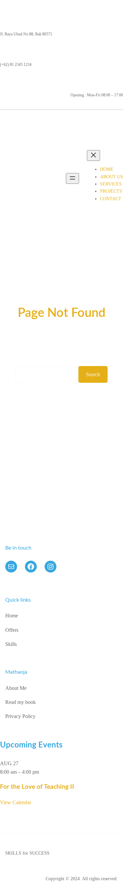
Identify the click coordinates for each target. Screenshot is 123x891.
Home (11, 615)
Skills (11, 644)
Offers (11, 630)
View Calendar (15, 802)
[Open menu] (72, 178)
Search (93, 374)
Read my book (20, 702)
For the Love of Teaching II (37, 787)
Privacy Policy (20, 716)
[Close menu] (93, 155)
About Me (16, 688)
